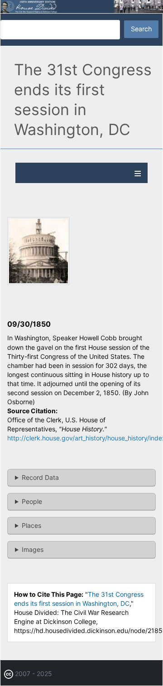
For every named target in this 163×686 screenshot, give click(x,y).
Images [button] (32, 549)
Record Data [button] (40, 477)
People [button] (32, 501)
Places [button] (31, 525)
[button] (38, 282)
